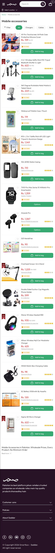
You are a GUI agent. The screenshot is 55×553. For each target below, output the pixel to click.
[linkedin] (12, 537)
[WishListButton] (18, 35)
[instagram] (24, 537)
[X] (30, 537)
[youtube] (18, 537)
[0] (50, 4)
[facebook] (5, 537)
